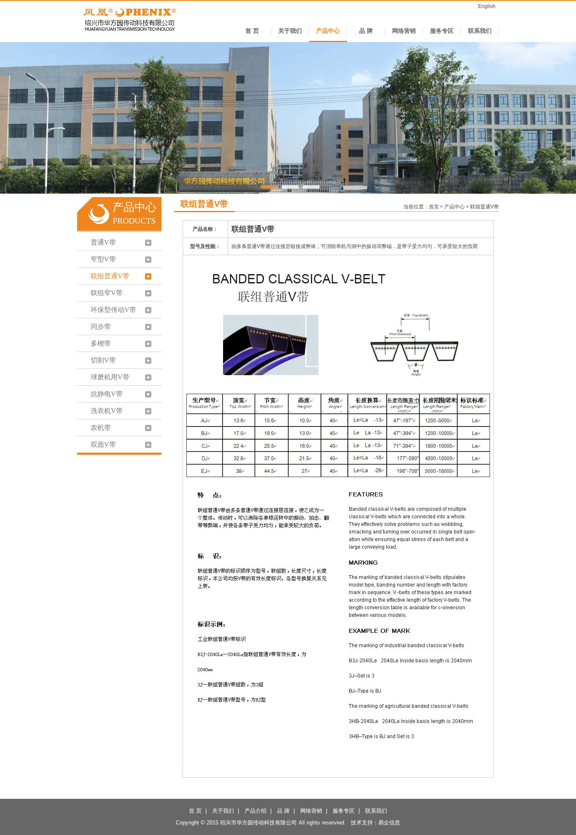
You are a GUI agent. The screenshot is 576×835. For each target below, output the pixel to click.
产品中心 (328, 31)
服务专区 (442, 31)
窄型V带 (103, 259)
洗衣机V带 (107, 410)
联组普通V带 (110, 276)
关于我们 (290, 31)
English (486, 6)
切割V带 (103, 360)
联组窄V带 (107, 292)
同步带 (101, 326)
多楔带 (101, 343)
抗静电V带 (107, 393)
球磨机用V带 (110, 377)
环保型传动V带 (113, 309)
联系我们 (480, 31)
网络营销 (404, 31)
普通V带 (103, 242)
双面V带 (103, 444)
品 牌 (366, 31)
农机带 (101, 427)
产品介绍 (255, 811)
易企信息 (389, 822)
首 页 (252, 31)
